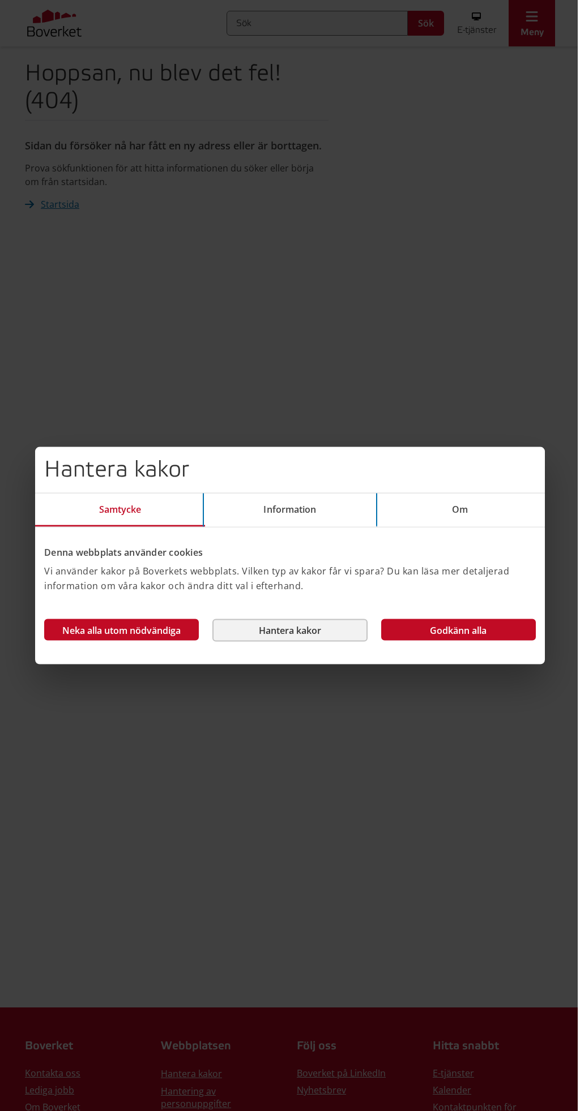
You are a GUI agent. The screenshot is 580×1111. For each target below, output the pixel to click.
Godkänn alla (458, 630)
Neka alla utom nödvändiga (121, 630)
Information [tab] (289, 509)
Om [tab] (460, 509)
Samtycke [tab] (120, 509)
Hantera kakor (290, 630)
